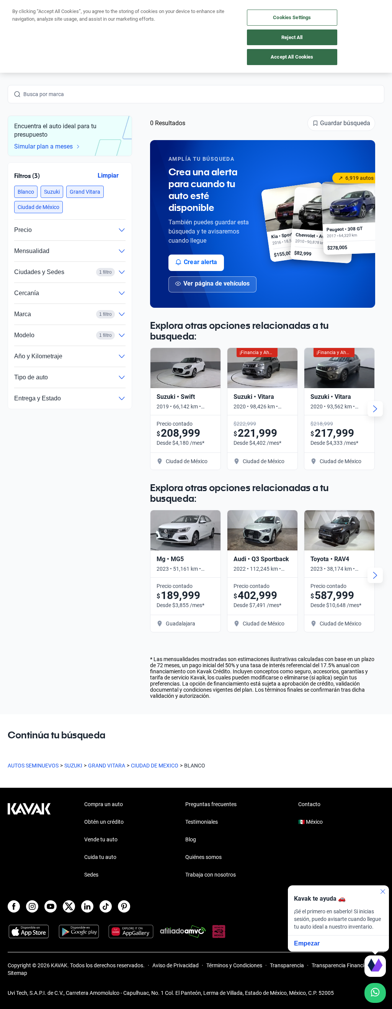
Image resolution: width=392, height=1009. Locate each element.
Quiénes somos (203, 857)
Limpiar (108, 175)
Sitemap (17, 973)
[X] (69, 906)
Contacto (309, 804)
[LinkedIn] (87, 906)
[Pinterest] (124, 906)
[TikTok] (106, 906)
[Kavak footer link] (29, 840)
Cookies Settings (292, 17)
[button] (26, 192)
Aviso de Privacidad (175, 965)
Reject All (291, 37)
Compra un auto (103, 804)
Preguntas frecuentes (211, 804)
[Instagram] (32, 906)
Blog (190, 839)
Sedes (91, 875)
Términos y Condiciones (234, 965)
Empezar (307, 943)
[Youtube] (50, 906)
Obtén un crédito (104, 822)
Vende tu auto (101, 839)
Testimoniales (201, 822)
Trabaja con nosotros (210, 875)
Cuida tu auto (100, 857)
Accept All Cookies (292, 57)
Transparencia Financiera (342, 965)
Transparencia (287, 965)
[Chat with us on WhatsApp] (375, 993)
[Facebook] (14, 906)
